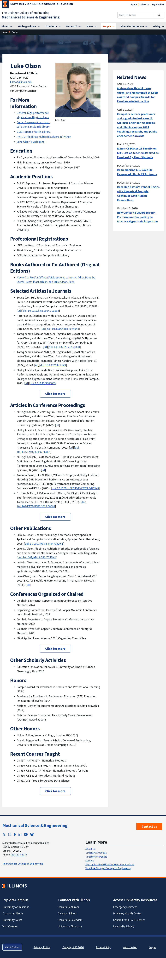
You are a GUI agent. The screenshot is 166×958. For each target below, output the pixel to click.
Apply (133, 4)
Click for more (55, 394)
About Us (90, 848)
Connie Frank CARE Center (129, 920)
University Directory (70, 926)
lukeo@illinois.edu (21, 82)
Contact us (149, 826)
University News (12, 920)
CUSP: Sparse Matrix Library (33, 131)
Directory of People (96, 856)
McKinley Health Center (127, 913)
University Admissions (15, 907)
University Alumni (68, 907)
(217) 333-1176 (19, 854)
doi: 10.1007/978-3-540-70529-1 (44, 543)
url (19, 310)
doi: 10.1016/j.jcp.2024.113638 (41, 310)
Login (152, 947)
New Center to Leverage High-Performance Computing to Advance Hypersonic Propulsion (137, 217)
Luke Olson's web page (30, 142)
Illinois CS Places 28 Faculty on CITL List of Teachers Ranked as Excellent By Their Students (138, 153)
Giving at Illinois (67, 913)
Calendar (144, 4)
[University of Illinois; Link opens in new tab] (14, 886)
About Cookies (12, 947)
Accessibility (103, 947)
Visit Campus (10, 926)
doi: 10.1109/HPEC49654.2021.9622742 (75, 488)
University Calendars (70, 920)
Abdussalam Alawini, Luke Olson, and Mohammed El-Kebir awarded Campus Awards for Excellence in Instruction (137, 94)
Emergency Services (125, 907)
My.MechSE (158, 4)
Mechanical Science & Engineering (35, 825)
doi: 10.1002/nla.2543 (53, 365)
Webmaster (130, 947)
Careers (89, 860)
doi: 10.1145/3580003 (43, 383)
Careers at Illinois (12, 913)
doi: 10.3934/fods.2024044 (63, 329)
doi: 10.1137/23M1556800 (64, 347)
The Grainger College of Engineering (25, 13)
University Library (123, 926)
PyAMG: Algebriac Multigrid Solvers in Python (44, 137)
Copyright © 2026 (73, 947)
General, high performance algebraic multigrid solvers (33, 115)
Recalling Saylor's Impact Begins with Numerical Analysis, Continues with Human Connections (138, 193)
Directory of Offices (96, 852)
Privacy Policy (42, 947)
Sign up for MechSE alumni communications (109, 864)
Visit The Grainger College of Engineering (108, 868)
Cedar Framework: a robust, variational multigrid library (33, 124)
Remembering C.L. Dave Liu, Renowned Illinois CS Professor (137, 172)
